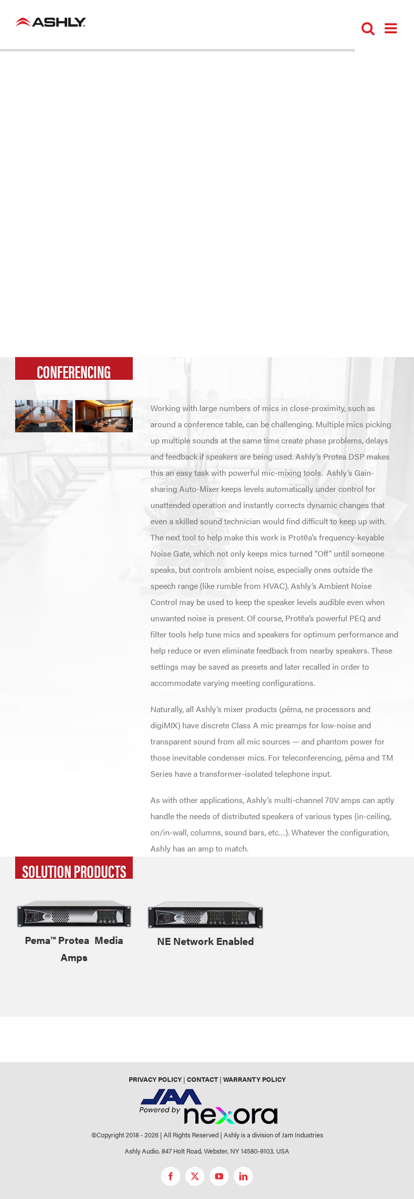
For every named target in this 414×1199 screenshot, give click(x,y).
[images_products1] (74, 903)
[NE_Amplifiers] (205, 903)
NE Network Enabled (205, 940)
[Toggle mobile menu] (392, 28)
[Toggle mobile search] (368, 28)
